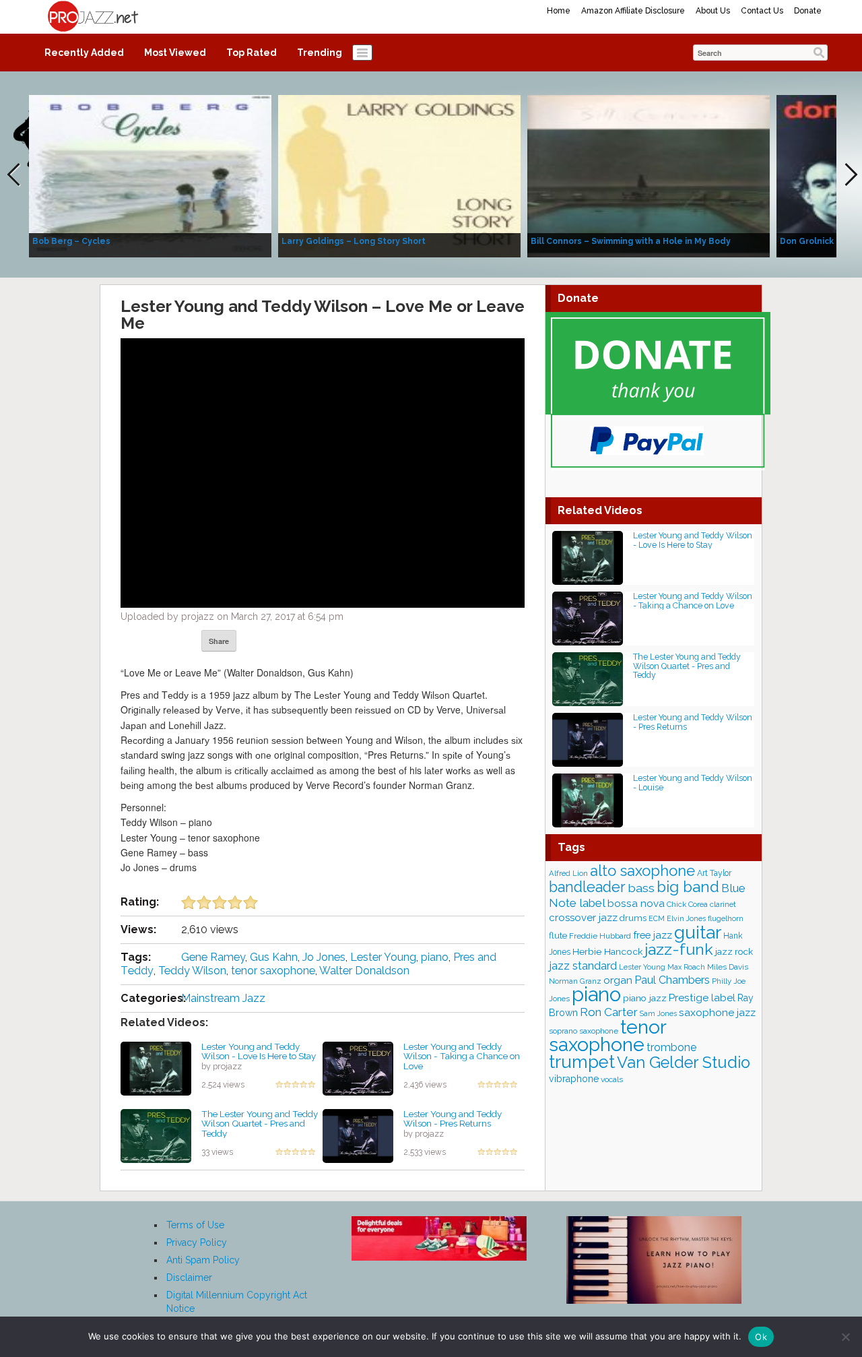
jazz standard (583, 965)
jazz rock (734, 951)
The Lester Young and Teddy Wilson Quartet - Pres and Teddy (259, 1123)
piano (435, 957)
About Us (713, 10)
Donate (808, 10)
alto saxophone (642, 870)
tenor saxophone (273, 970)
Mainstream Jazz (223, 998)
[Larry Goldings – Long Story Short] (399, 175)
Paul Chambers (672, 980)
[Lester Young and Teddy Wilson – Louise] (587, 799)
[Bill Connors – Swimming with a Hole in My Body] (648, 175)
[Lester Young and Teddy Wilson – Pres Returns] (358, 1134)
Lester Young (383, 957)
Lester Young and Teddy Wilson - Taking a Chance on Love (461, 1056)
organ (617, 980)
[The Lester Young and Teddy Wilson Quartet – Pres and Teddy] (156, 1134)
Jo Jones (323, 957)
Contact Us (762, 10)
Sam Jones (658, 1013)
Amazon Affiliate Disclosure (633, 10)
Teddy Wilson (192, 970)
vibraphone (574, 1078)
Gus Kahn (274, 957)
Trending (319, 52)
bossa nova (636, 903)
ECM (657, 918)
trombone (671, 1047)
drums (633, 918)
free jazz (652, 935)
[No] (845, 1337)
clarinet (723, 904)
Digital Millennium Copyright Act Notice (236, 1302)
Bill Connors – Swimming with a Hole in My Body (631, 241)
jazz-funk (678, 949)
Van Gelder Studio (683, 1062)
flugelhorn (725, 918)
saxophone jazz (717, 1012)
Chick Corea (687, 904)
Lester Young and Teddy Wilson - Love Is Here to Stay (258, 1051)
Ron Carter (609, 1012)
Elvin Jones (686, 918)
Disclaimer (189, 1277)
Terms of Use (195, 1225)
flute (558, 935)
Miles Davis (727, 967)
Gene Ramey (213, 957)
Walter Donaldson (364, 970)
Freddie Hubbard (600, 936)
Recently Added (84, 52)
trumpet (582, 1062)
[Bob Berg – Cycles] (150, 175)
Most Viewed (175, 52)
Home (558, 10)
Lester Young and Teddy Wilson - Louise (692, 782)
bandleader (587, 887)
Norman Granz (575, 981)
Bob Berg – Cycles (71, 241)
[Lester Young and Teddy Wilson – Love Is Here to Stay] (156, 1067)
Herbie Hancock (607, 951)
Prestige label (702, 997)
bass (641, 888)
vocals (612, 1079)
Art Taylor (714, 873)
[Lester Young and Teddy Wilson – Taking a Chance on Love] (358, 1067)
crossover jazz (583, 918)
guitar (697, 932)
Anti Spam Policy (203, 1260)
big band (688, 886)
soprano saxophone (583, 1031)
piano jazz (645, 997)
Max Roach (686, 967)
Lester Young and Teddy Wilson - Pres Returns (452, 1118)
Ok (761, 1336)
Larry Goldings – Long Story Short (353, 241)
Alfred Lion (568, 873)
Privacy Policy (196, 1242)
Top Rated (251, 52)
